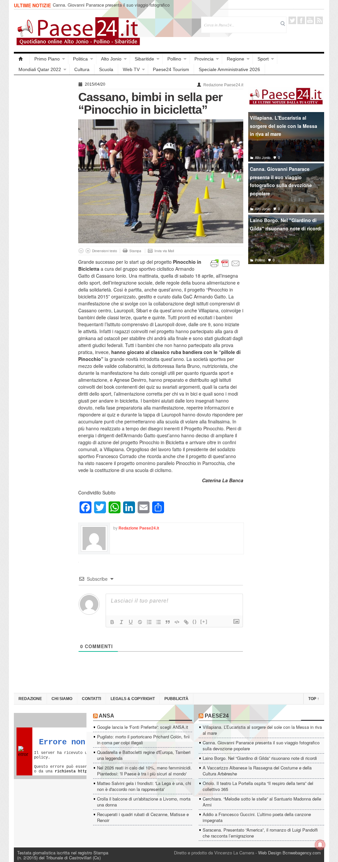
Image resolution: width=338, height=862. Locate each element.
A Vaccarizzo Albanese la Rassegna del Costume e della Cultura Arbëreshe (257, 770)
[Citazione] (167, 622)
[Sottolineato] (130, 622)
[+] (204, 621)
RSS (319, 20)
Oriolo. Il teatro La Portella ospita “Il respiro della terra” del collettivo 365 (258, 786)
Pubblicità (176, 698)
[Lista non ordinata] (158, 622)
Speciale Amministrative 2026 (229, 69)
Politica (80, 58)
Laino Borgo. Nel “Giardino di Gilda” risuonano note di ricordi (260, 758)
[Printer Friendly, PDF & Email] (225, 262)
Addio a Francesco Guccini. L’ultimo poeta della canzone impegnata (257, 817)
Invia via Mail (164, 251)
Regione (235, 58)
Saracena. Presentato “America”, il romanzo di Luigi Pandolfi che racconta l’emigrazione (260, 833)
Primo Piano (47, 58)
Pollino (174, 58)
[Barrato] (140, 622)
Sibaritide (144, 58)
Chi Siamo (61, 698)
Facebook (301, 20)
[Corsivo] (121, 622)
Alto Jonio (111, 58)
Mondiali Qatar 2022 (39, 69)
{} (194, 621)
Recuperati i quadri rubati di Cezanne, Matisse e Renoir (143, 817)
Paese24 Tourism (171, 69)
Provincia (204, 58)
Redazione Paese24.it (223, 85)
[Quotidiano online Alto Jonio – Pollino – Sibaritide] (22, 59)
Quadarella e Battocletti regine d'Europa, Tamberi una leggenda (143, 755)
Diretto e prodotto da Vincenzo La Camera (214, 852)
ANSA (106, 716)
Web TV (131, 69)
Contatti (91, 698)
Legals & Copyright (133, 698)
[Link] (186, 622)
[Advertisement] (43, 179)
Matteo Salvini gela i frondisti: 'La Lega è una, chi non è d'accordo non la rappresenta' (144, 786)
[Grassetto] (112, 622)
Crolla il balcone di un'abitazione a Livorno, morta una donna (143, 802)
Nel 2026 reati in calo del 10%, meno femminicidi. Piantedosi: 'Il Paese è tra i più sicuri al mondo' (144, 770)
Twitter (292, 20)
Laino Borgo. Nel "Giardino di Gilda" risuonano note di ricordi (285, 224)
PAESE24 (217, 716)
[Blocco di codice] (177, 622)
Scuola (106, 69)
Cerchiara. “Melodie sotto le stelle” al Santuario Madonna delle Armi (262, 802)
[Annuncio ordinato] (149, 622)
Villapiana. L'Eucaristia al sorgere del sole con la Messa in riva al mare (283, 125)
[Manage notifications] (320, 845)
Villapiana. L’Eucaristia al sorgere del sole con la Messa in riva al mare (262, 730)
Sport (263, 58)
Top (313, 698)
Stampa (135, 251)
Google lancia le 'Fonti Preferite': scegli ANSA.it (142, 727)
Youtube (310, 20)
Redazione (30, 698)
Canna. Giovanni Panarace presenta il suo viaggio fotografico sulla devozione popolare (111, 8)
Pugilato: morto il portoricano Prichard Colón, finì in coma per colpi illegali (143, 739)
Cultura (81, 69)
